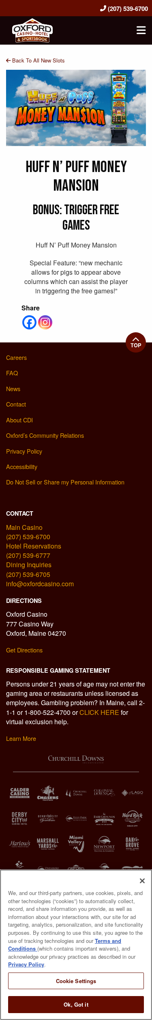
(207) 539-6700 (127, 8)
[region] (76, 944)
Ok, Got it (76, 1004)
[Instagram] (45, 322)
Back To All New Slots (38, 60)
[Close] (142, 881)
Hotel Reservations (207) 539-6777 (33, 550)
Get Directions (24, 650)
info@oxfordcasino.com (40, 583)
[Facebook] (29, 322)
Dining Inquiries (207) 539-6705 (28, 569)
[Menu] (141, 30)
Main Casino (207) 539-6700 (28, 532)
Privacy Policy (26, 964)
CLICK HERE (99, 712)
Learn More (21, 738)
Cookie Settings (76, 981)
